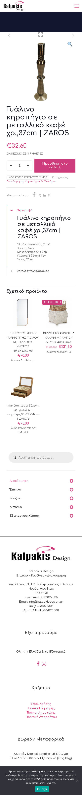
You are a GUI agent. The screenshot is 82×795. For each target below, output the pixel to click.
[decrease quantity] (11, 165)
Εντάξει (42, 789)
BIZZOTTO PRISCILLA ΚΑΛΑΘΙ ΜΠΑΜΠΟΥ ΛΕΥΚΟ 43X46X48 (59, 338)
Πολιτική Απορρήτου (41, 717)
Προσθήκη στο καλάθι (55, 165)
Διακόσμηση (15, 181)
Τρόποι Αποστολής (41, 712)
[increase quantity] (27, 165)
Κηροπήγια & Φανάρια (40, 181)
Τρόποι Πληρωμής (41, 708)
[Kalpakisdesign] (14, 6)
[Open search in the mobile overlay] (41, 457)
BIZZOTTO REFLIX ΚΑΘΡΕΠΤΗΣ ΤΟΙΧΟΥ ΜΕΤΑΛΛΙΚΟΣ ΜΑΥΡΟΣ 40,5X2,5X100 (23, 342)
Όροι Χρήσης (41, 704)
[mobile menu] (76, 6)
